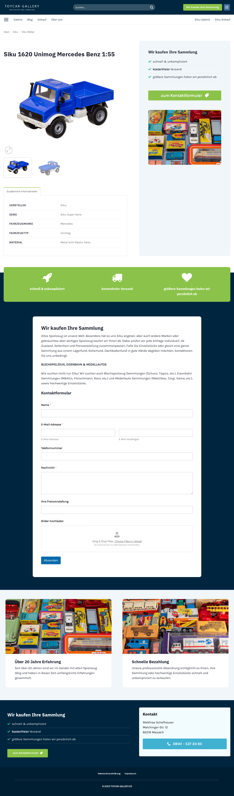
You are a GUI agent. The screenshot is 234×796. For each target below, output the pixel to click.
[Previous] (10, 108)
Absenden (51, 560)
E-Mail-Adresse (49, 439)
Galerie (18, 19)
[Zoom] (8, 150)
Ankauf (41, 19)
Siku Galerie (202, 19)
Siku (15, 32)
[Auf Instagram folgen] (227, 7)
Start (6, 32)
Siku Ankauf (222, 19)
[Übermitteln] (151, 7)
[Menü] (6, 20)
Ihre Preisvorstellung (55, 501)
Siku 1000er (28, 32)
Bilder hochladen (52, 521)
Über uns (57, 19)
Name (46, 405)
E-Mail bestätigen (129, 439)
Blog (30, 19)
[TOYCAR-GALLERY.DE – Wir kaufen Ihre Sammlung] (22, 7)
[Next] (120, 108)
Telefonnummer (51, 448)
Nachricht (48, 467)
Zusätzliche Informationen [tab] (22, 191)
